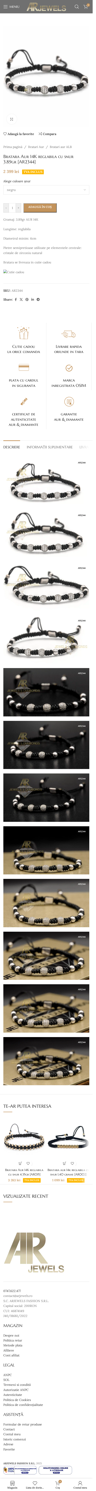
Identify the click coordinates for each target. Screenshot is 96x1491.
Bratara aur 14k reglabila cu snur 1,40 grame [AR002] (68, 1172)
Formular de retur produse (22, 1424)
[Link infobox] (23, 339)
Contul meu (12, 1434)
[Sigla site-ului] (46, 6)
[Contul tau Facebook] (15, 300)
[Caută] (76, 6)
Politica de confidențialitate (23, 1405)
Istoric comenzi (14, 1439)
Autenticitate (12, 1395)
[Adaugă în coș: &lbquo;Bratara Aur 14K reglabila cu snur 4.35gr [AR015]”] (20, 1163)
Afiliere (8, 1350)
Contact (9, 1429)
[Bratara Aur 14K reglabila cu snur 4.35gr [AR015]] (24, 1141)
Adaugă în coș (40, 207)
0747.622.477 (12, 1291)
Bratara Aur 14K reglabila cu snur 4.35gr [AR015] (24, 1172)
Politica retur (12, 1340)
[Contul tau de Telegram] (38, 300)
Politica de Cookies (17, 1400)
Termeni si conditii (17, 1385)
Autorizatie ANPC (16, 1390)
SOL (6, 1380)
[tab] (11, 446)
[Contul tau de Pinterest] (27, 300)
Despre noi (11, 1335)
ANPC (7, 1375)
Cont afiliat (11, 1355)
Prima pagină (12, 147)
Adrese (8, 1444)
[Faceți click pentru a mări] (12, 119)
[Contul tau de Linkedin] (32, 300)
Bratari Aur (36, 147)
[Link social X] (21, 300)
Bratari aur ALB (61, 147)
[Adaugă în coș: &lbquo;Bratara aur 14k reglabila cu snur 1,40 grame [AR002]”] (64, 1163)
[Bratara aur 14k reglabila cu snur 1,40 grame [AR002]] (68, 1141)
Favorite (9, 1449)
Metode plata (12, 1345)
